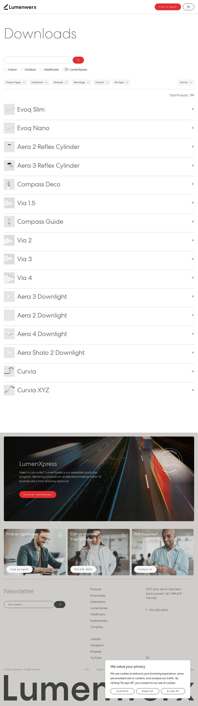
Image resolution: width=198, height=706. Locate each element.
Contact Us (145, 569)
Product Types (13, 82)
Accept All (173, 691)
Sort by (184, 82)
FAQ (87, 669)
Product (100, 82)
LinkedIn (95, 639)
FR (147, 658)
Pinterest (95, 652)
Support (100, 669)
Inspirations (97, 602)
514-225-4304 (83, 569)
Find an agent (168, 6)
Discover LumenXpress (38, 494)
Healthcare (51, 70)
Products (96, 589)
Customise (123, 691)
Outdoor (30, 70)
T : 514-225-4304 (157, 610)
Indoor (12, 70)
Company (96, 627)
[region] (147, 679)
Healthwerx (97, 614)
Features (58, 82)
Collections (37, 82)
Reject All (147, 691)
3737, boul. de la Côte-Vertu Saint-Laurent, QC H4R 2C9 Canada (164, 593)
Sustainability (99, 621)
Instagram (97, 645)
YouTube (96, 658)
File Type (119, 82)
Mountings (79, 82)
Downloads (97, 596)
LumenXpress (78, 70)
